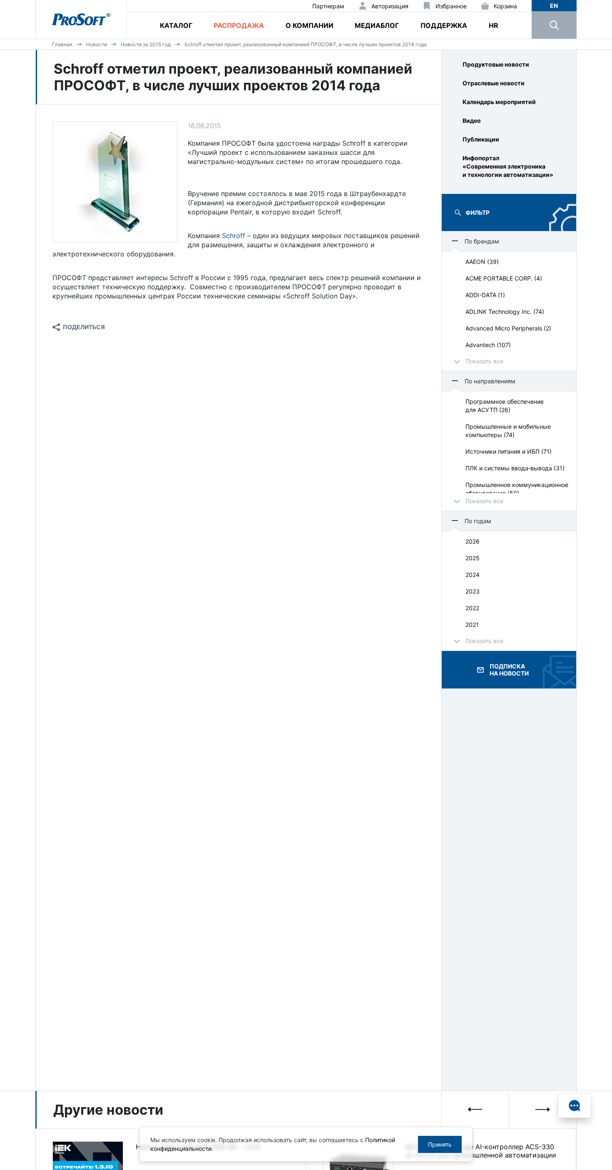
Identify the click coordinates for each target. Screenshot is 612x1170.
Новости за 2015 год (146, 44)
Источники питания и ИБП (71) (508, 451)
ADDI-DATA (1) (485, 294)
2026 (472, 541)
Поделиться (84, 326)
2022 (472, 607)
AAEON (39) (482, 261)
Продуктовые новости (496, 64)
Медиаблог (377, 25)
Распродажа (239, 25)
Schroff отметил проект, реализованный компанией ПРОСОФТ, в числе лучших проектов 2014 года (305, 44)
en (554, 5)
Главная (62, 44)
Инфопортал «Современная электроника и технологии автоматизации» (508, 166)
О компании (309, 25)
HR (493, 25)
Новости (96, 44)
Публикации (481, 139)
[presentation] (475, 1109)
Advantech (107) (488, 344)
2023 (472, 591)
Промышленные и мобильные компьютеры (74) (508, 430)
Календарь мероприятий (499, 101)
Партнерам (328, 6)
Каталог (176, 25)
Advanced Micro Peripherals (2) (508, 328)
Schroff (233, 235)
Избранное (451, 6)
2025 (472, 557)
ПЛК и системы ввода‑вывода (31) (515, 468)
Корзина (505, 6)
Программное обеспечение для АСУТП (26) (504, 405)
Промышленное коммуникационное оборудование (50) (516, 489)
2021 (472, 624)
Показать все (484, 361)
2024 (472, 574)
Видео (472, 120)
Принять (440, 1144)
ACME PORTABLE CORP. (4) (503, 278)
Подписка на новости (509, 670)
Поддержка (443, 25)
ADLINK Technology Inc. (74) (504, 311)
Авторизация (389, 6)
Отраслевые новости (494, 83)
